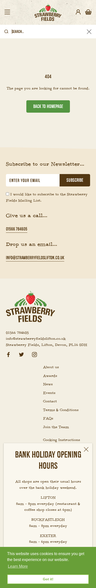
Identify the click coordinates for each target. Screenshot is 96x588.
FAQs (48, 418)
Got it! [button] (48, 579)
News (48, 384)
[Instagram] (34, 354)
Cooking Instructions (61, 440)
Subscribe (74, 180)
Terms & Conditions (61, 410)
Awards (50, 376)
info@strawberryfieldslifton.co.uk (35, 257)
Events (49, 393)
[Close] (86, 449)
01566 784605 (16, 228)
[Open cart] (88, 12)
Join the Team (56, 427)
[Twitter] (21, 354)
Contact (50, 401)
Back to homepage (48, 106)
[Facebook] (8, 354)
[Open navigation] (7, 12)
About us (51, 367)
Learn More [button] (18, 566)
